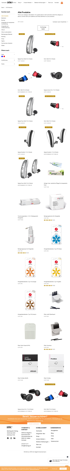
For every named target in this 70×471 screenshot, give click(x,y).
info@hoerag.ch (26, 446)
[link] (49, 220)
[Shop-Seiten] (21, 2)
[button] (62, 2)
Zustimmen (63, 468)
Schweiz (23, 440)
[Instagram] (11, 438)
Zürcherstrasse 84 (26, 436)
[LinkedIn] (14, 438)
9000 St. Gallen (25, 438)
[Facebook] (8, 438)
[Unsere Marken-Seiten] (32, 2)
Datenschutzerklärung (34, 469)
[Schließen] (68, 468)
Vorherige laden (43, 28)
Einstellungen (55, 468)
